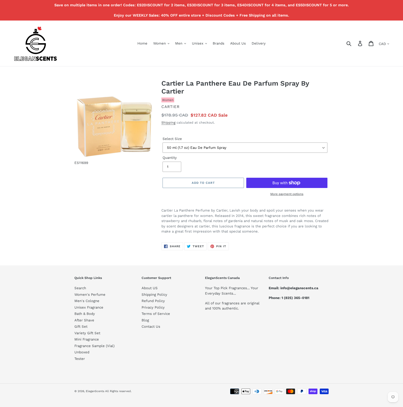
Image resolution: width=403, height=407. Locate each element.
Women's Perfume (89, 294)
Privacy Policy (153, 307)
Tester (79, 359)
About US (150, 288)
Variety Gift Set (87, 333)
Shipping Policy (154, 294)
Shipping (168, 122)
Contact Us (151, 326)
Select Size (172, 139)
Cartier (170, 106)
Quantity (170, 158)
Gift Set (80, 326)
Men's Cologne (86, 301)
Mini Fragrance (86, 339)
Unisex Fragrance (88, 307)
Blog (145, 320)
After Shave (84, 320)
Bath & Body (84, 314)
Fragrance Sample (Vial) (94, 346)
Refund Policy (153, 301)
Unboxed (81, 352)
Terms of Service (156, 314)
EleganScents (95, 391)
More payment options (286, 194)
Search (80, 288)
